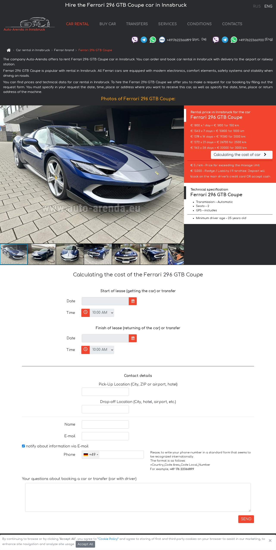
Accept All (85, 544)
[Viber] (135, 39)
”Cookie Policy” (108, 539)
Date (71, 301)
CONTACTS (232, 24)
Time (70, 313)
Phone (69, 455)
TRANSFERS (137, 24)
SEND (246, 519)
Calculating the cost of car (238, 155)
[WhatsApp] (153, 39)
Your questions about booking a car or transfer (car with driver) (79, 479)
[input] (105, 301)
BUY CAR (107, 24)
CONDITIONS (199, 24)
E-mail (69, 436)
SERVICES (167, 24)
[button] (42, 254)
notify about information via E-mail (56, 446)
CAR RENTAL (77, 24)
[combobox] (90, 455)
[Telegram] (144, 39)
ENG (268, 6)
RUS (257, 6)
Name (69, 424)
